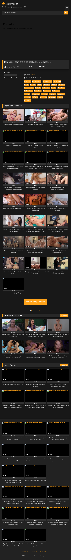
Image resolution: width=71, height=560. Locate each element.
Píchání (28, 94)
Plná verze (36, 94)
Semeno (53, 94)
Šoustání (61, 94)
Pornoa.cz (25, 552)
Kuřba (54, 88)
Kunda (38, 88)
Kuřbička (62, 88)
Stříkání (47, 84)
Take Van (44, 97)
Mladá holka (29, 91)
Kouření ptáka (29, 88)
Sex (40, 84)
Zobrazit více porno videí (35, 302)
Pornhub (45, 94)
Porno (33, 84)
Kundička (46, 88)
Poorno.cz (11, 3)
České (55, 84)
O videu (30, 66)
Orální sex (47, 91)
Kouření (62, 84)
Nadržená (38, 91)
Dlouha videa (48, 81)
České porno (37, 81)
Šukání (36, 97)
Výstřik (61, 97)
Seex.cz (34, 552)
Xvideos (28, 100)
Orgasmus (56, 91)
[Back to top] (65, 554)
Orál (27, 84)
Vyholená (52, 97)
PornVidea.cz (44, 552)
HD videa (58, 81)
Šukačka (28, 97)
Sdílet (43, 66)
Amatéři (28, 81)
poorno (33, 75)
